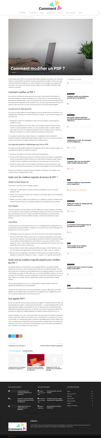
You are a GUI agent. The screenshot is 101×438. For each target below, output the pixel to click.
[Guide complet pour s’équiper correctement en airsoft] (80, 237)
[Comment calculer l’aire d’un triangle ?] (42, 393)
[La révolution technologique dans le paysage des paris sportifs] (80, 216)
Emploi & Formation (70, 13)
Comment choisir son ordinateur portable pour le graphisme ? (78, 97)
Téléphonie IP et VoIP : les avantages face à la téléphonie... (79, 141)
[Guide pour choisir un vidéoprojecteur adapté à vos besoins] (80, 195)
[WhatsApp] (20, 336)
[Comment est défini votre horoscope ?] (80, 280)
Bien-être (60, 13)
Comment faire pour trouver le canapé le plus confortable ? (80, 267)
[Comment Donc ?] (50, 5)
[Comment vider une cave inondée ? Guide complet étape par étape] (80, 153)
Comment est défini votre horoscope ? (80, 288)
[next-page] (12, 373)
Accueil (10, 17)
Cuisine (41, 13)
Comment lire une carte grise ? (17, 345)
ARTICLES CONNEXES (15, 351)
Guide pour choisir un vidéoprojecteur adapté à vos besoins (79, 204)
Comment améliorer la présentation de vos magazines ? (79, 183)
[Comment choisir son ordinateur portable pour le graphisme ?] (17, 360)
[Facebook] (10, 336)
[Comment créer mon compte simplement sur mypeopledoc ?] (42, 400)
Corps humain (22, 13)
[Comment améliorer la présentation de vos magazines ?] (80, 174)
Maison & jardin (32, 13)
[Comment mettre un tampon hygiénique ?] (42, 408)
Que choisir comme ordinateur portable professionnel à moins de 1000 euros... (78, 119)
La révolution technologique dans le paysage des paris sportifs (79, 225)
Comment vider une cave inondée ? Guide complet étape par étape (78, 162)
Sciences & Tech (50, 13)
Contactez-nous (12, 436)
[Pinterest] (17, 336)
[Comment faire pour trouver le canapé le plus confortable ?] (80, 259)
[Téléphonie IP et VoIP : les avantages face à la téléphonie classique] (54, 360)
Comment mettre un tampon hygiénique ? (51, 345)
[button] (99, 13)
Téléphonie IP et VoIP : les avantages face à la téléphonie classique (54, 369)
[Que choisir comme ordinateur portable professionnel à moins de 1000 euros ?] (35, 360)
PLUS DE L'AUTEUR (28, 351)
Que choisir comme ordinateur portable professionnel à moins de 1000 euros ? (35, 369)
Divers (80, 13)
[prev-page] (9, 373)
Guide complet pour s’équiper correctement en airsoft (77, 246)
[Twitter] (13, 336)
